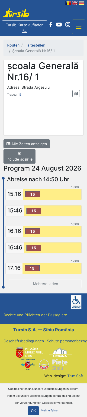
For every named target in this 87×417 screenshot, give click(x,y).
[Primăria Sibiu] (29, 352)
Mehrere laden (45, 283)
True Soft (75, 375)
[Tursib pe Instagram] (68, 25)
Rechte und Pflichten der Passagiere (35, 315)
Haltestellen (35, 45)
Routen (13, 45)
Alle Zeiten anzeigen (28, 143)
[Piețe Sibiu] (53, 364)
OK (33, 410)
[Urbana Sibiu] (60, 352)
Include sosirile (19, 159)
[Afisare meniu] (78, 27)
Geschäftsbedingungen (23, 341)
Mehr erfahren (50, 410)
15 (20, 94)
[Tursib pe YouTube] (59, 25)
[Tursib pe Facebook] (50, 25)
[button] (24, 27)
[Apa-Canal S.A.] (27, 364)
